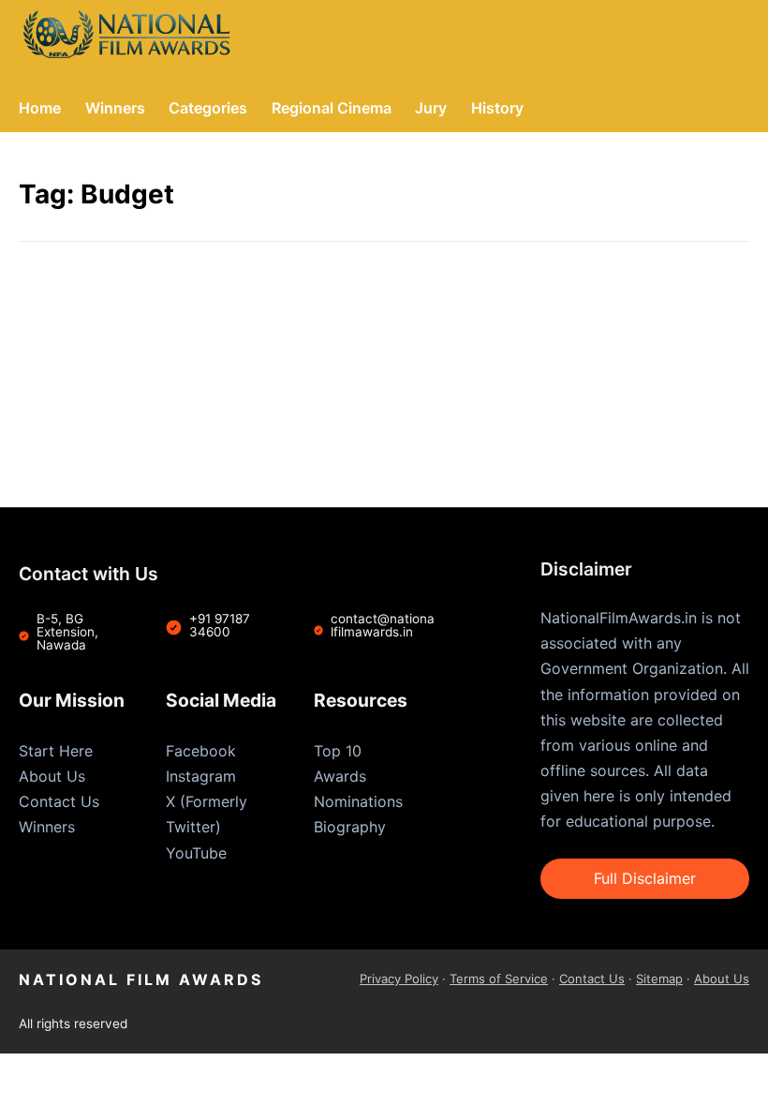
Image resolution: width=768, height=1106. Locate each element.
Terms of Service (499, 978)
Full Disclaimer (645, 878)
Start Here (56, 750)
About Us (52, 776)
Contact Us (59, 801)
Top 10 (338, 750)
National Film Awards (141, 979)
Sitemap (659, 978)
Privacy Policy (399, 978)
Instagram (201, 776)
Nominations (358, 801)
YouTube (196, 853)
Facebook (201, 750)
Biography (350, 826)
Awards (340, 776)
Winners (47, 826)
